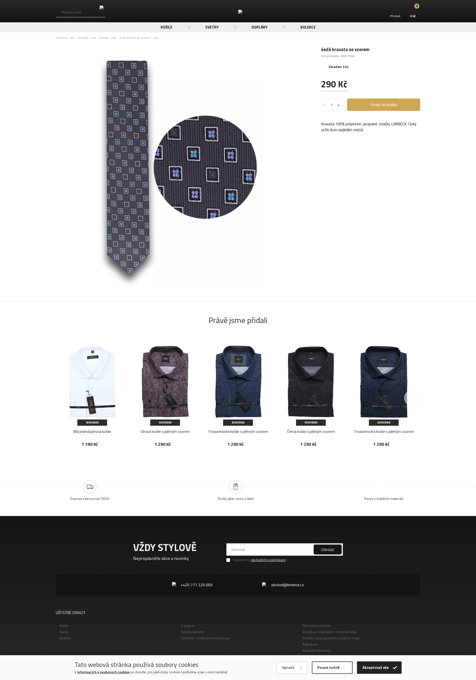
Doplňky (260, 27)
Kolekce (308, 27)
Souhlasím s (259, 560)
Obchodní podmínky (316, 625)
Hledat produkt (71, 12)
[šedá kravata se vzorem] (179, 167)
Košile (166, 27)
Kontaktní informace (316, 650)
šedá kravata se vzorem (135, 37)
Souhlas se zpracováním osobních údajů (331, 638)
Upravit (288, 667)
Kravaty (104, 37)
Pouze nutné (328, 667)
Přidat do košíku (383, 105)
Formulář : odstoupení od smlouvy (205, 638)
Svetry (212, 27)
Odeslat (327, 549)
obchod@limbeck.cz (287, 585)
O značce (187, 625)
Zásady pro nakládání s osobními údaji (329, 631)
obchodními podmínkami (268, 559)
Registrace (310, 644)
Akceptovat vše (375, 667)
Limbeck (61, 37)
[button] (411, 397)
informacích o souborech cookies (103, 672)
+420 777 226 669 (196, 585)
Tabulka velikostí (192, 631)
